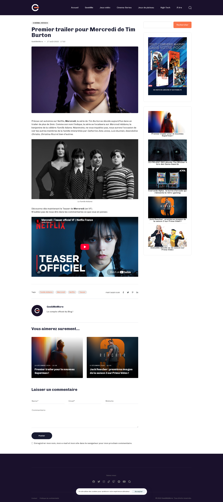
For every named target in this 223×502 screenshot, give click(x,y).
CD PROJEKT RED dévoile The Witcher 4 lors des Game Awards (167, 163)
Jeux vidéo (105, 7)
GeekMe (89, 7)
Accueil (74, 7)
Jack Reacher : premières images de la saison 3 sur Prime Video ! (167, 220)
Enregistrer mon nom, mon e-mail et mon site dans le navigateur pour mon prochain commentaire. (83, 443)
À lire (179, 7)
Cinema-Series (124, 7)
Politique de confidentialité (49, 498)
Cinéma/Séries (40, 23)
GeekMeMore (37, 41)
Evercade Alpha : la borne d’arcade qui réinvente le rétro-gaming (167, 191)
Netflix (72, 292)
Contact (34, 498)
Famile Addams (46, 292)
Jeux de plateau (146, 7)
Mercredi (61, 292)
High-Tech (165, 7)
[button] (190, 7)
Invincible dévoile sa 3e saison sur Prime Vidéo (167, 248)
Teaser (82, 292)
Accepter (139, 491)
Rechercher (182, 25)
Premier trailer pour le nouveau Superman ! (168, 135)
